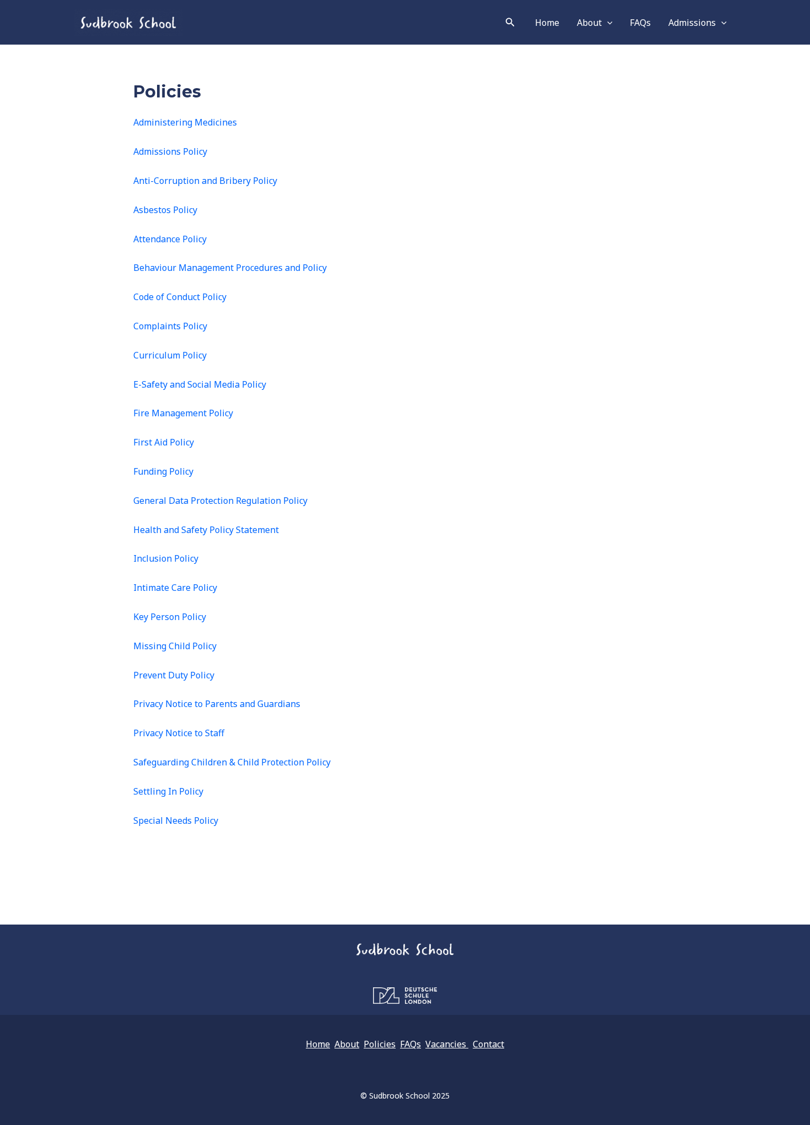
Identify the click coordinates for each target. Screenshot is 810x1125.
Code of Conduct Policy (179, 297)
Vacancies (446, 1044)
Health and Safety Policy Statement (206, 530)
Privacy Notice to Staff (178, 733)
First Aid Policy (163, 442)
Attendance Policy (170, 239)
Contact (488, 1044)
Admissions (692, 23)
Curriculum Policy (170, 355)
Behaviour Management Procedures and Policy (230, 268)
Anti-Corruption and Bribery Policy (205, 181)
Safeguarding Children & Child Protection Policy (232, 762)
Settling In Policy (168, 791)
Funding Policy (163, 471)
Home (547, 23)
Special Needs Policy (175, 820)
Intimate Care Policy (175, 587)
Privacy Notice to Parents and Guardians (216, 704)
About (589, 23)
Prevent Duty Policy (173, 675)
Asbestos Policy (165, 210)
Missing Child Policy (175, 646)
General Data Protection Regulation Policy (220, 500)
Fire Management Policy (183, 413)
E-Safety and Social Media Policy (199, 384)
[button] (510, 22)
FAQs (640, 23)
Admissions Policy (170, 151)
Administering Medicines (185, 122)
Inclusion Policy (165, 558)
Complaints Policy (170, 326)
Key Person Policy (169, 617)
